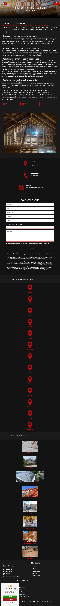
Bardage (34, 577)
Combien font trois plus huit (14, 224)
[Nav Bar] (56, 3)
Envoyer (31, 248)
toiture (20, 585)
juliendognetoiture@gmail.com (34, 187)
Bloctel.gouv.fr (47, 269)
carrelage (33, 584)
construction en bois (23, 596)
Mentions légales (35, 601)
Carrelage (34, 573)
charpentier (21, 592)
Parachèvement (36, 571)
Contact (34, 568)
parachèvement (22, 594)
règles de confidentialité (36, 253)
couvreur (20, 589)
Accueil (34, 566)
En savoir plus (9, 104)
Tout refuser (9, 599)
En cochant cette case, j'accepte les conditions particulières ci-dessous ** (28, 243)
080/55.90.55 (35, 176)
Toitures (34, 570)
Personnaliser (9, 602)
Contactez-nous (29, 104)
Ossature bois (36, 575)
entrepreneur (21, 587)
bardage (20, 591)
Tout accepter (10, 596)
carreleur (20, 584)
